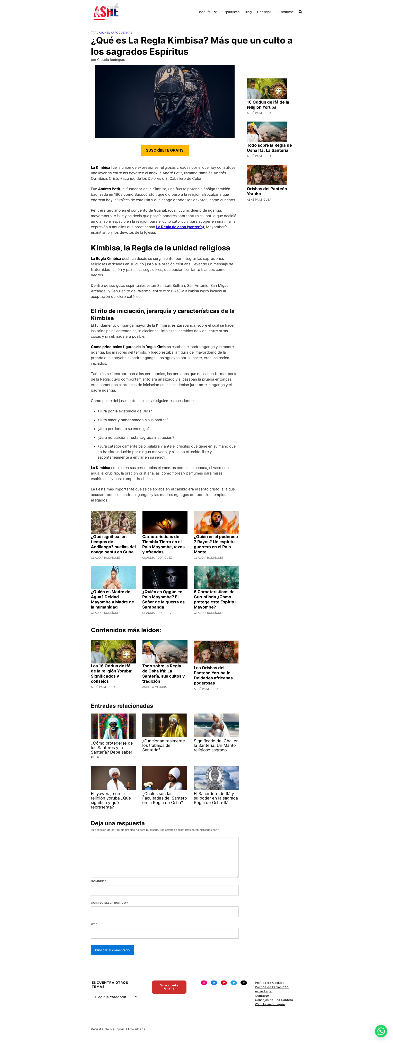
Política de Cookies (269, 982)
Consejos (264, 12)
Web (94, 924)
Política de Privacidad (272, 987)
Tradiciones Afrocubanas (111, 32)
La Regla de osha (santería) (180, 227)
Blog (248, 12)
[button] (381, 1031)
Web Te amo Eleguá (270, 1004)
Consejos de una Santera (274, 1000)
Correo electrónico (110, 902)
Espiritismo (231, 12)
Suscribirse (285, 12)
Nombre (98, 881)
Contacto (262, 995)
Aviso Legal (263, 991)
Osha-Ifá (204, 12)
